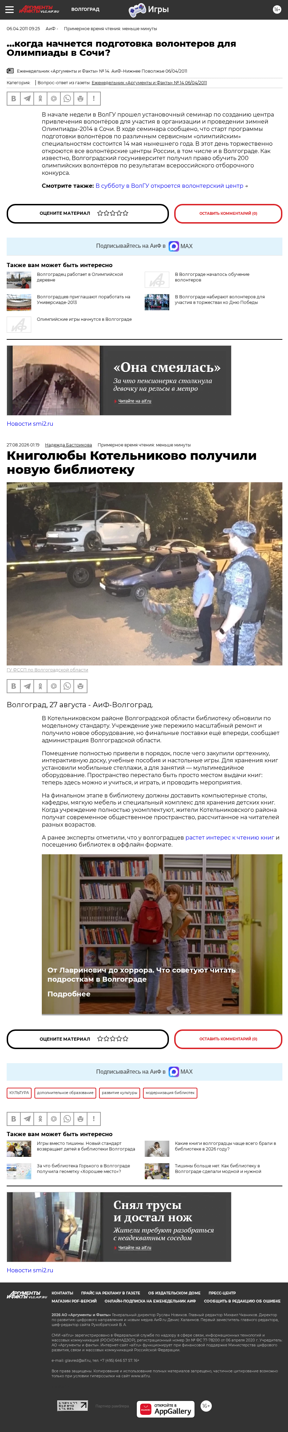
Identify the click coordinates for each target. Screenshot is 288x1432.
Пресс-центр (222, 1293)
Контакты (62, 1293)
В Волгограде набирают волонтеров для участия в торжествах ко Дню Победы (220, 299)
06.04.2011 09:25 (23, 28)
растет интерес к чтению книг (229, 837)
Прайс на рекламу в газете (110, 1293)
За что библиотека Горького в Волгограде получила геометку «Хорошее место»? (83, 1168)
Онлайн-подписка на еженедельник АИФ (150, 1301)
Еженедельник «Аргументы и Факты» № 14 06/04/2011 (149, 82)
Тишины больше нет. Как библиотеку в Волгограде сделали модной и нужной (218, 1168)
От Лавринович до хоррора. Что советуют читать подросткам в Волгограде (141, 974)
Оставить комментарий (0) (228, 213)
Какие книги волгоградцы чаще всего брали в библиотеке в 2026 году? (225, 1146)
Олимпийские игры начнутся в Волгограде (84, 319)
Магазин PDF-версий (74, 1301)
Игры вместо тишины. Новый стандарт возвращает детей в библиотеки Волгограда (86, 1146)
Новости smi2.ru (30, 423)
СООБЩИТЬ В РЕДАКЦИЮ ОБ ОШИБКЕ (242, 1301)
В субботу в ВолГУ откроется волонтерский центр (169, 186)
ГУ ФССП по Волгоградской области (47, 669)
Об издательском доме (174, 1293)
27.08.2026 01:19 (23, 444)
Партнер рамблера (112, 1406)
